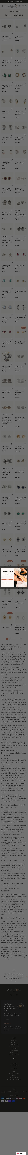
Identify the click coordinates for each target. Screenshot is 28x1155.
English (21, 1153)
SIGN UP (7, 579)
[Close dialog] (26, 568)
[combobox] (21, 1153)
